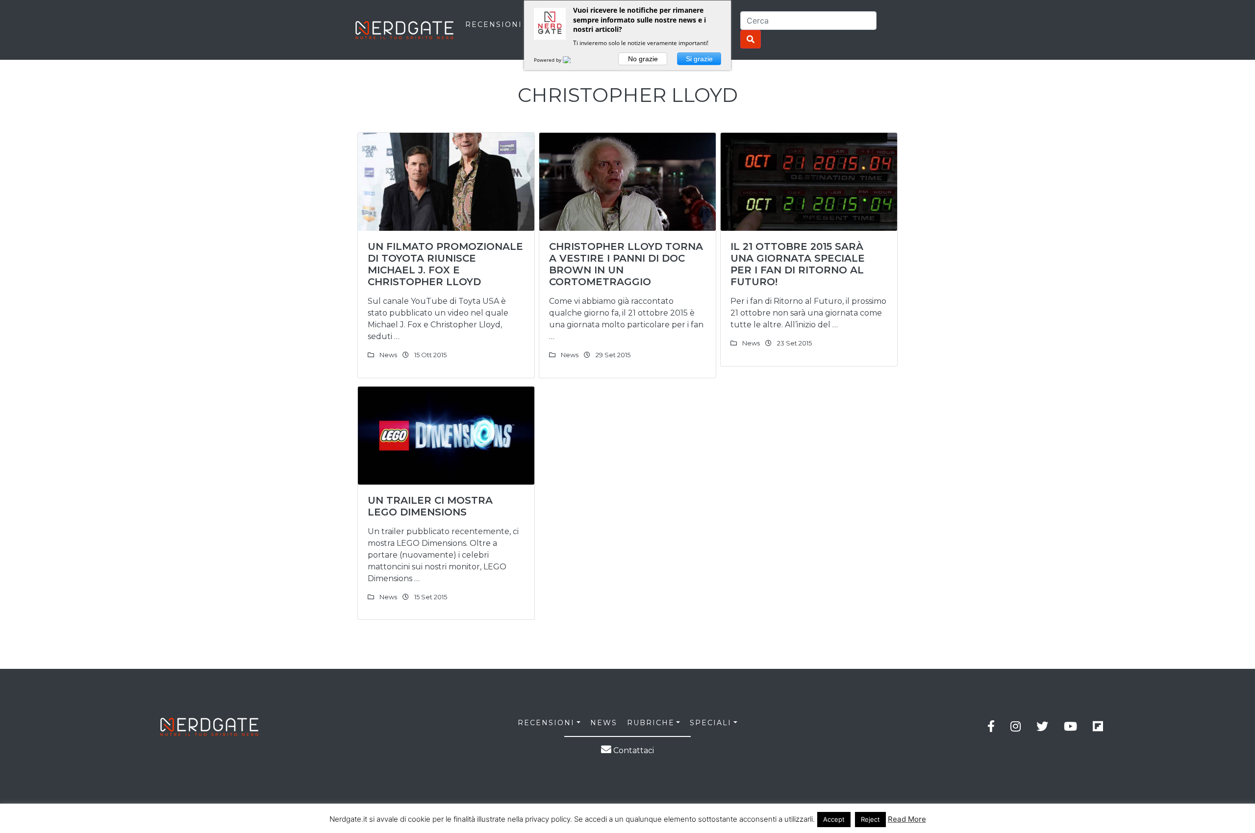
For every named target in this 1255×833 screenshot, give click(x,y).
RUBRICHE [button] (651, 722)
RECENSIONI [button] (546, 722)
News (388, 355)
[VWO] (572, 59)
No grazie (643, 59)
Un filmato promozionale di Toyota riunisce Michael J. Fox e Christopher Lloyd (445, 264)
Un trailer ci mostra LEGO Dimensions (430, 506)
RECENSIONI (493, 24)
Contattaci (632, 750)
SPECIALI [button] (710, 722)
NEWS (603, 722)
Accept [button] (834, 819)
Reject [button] (870, 819)
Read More (907, 819)
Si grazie (699, 59)
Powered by (548, 59)
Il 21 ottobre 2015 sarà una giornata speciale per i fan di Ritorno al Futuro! (797, 264)
